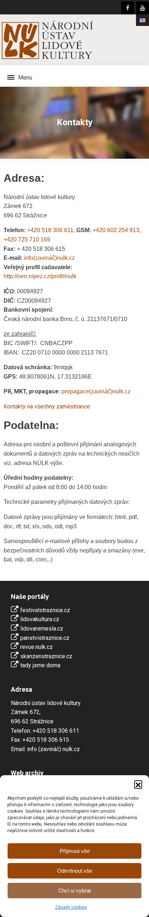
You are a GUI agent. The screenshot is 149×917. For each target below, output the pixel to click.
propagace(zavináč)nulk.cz (96, 391)
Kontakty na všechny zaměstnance (47, 406)
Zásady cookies (71, 907)
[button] (138, 784)
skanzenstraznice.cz (46, 656)
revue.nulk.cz (36, 646)
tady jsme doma (40, 665)
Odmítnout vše (74, 871)
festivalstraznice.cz (45, 610)
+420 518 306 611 (50, 230)
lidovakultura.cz (39, 619)
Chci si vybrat (74, 890)
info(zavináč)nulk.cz (49, 258)
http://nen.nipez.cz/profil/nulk (40, 276)
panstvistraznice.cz (44, 637)
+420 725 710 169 (27, 239)
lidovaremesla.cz (41, 628)
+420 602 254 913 (116, 230)
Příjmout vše (75, 851)
